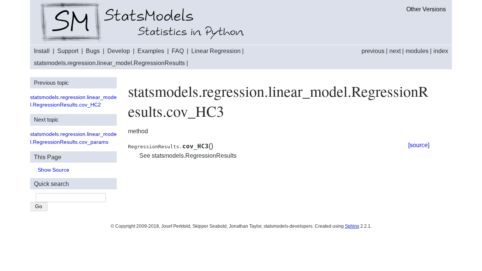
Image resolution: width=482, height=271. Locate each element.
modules (417, 51)
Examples (150, 51)
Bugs (93, 51)
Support (67, 51)
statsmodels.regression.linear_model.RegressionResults (109, 63)
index (440, 51)
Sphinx (352, 226)
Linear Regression (216, 51)
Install (42, 51)
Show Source (53, 170)
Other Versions (426, 9)
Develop (118, 51)
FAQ (178, 51)
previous (373, 51)
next (395, 51)
